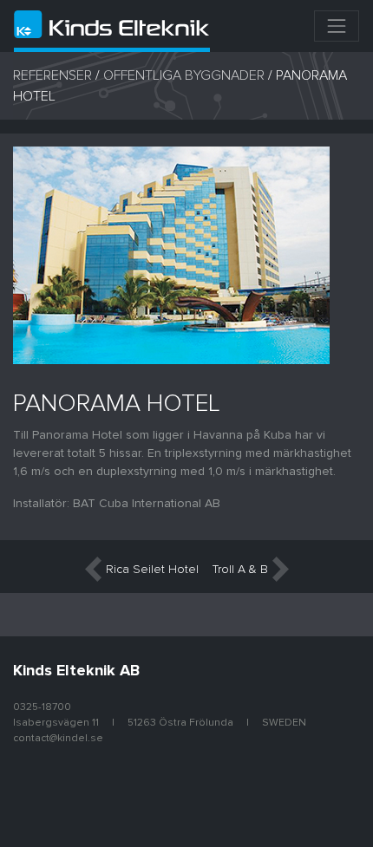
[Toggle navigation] (336, 26)
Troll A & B (240, 570)
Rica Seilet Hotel (152, 570)
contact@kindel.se (58, 738)
